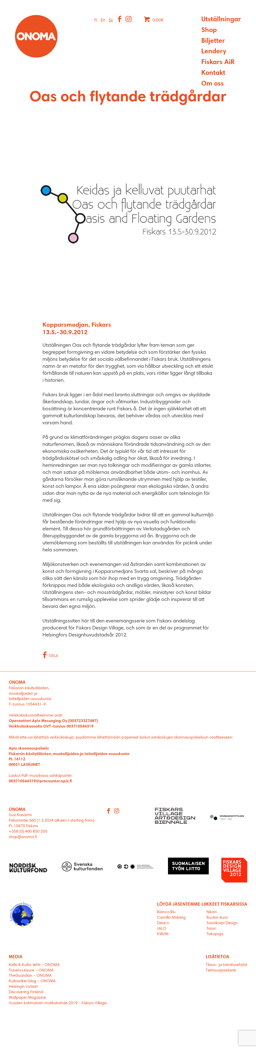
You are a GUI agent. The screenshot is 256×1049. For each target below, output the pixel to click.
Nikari (211, 912)
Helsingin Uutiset (23, 987)
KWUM (162, 934)
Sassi (211, 929)
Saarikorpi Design (222, 923)
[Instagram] (129, 19)
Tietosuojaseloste (221, 970)
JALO (161, 929)
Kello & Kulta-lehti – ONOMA (34, 965)
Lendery (213, 51)
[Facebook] (120, 19)
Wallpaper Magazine (27, 998)
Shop (209, 30)
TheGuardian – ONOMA (30, 976)
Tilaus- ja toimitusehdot (226, 965)
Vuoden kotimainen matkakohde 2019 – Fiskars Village (58, 1003)
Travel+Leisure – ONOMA (31, 970)
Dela (53, 656)
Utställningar (221, 19)
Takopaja (214, 934)
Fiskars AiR (217, 62)
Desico (163, 923)
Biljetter (213, 41)
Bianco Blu (166, 912)
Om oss (212, 84)
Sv (111, 20)
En (103, 20)
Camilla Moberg (171, 918)
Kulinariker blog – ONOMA (32, 981)
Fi (95, 20)
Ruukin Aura (217, 918)
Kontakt (213, 73)
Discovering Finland (26, 992)
